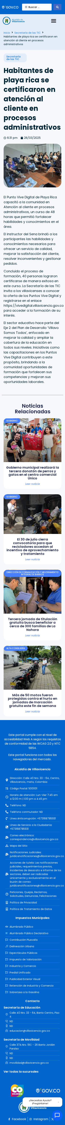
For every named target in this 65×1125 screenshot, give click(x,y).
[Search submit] (57, 7)
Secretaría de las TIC (27, 33)
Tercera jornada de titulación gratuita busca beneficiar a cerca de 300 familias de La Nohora (32, 624)
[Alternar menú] (53, 20)
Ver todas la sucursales (21, 1072)
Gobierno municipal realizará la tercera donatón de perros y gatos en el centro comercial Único (32, 472)
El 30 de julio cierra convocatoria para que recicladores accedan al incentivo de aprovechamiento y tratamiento (32, 546)
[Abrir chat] (57, 1115)
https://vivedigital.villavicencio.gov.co (34, 305)
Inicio (7, 33)
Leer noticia (32, 484)
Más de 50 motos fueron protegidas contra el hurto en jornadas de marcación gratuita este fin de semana (32, 700)
